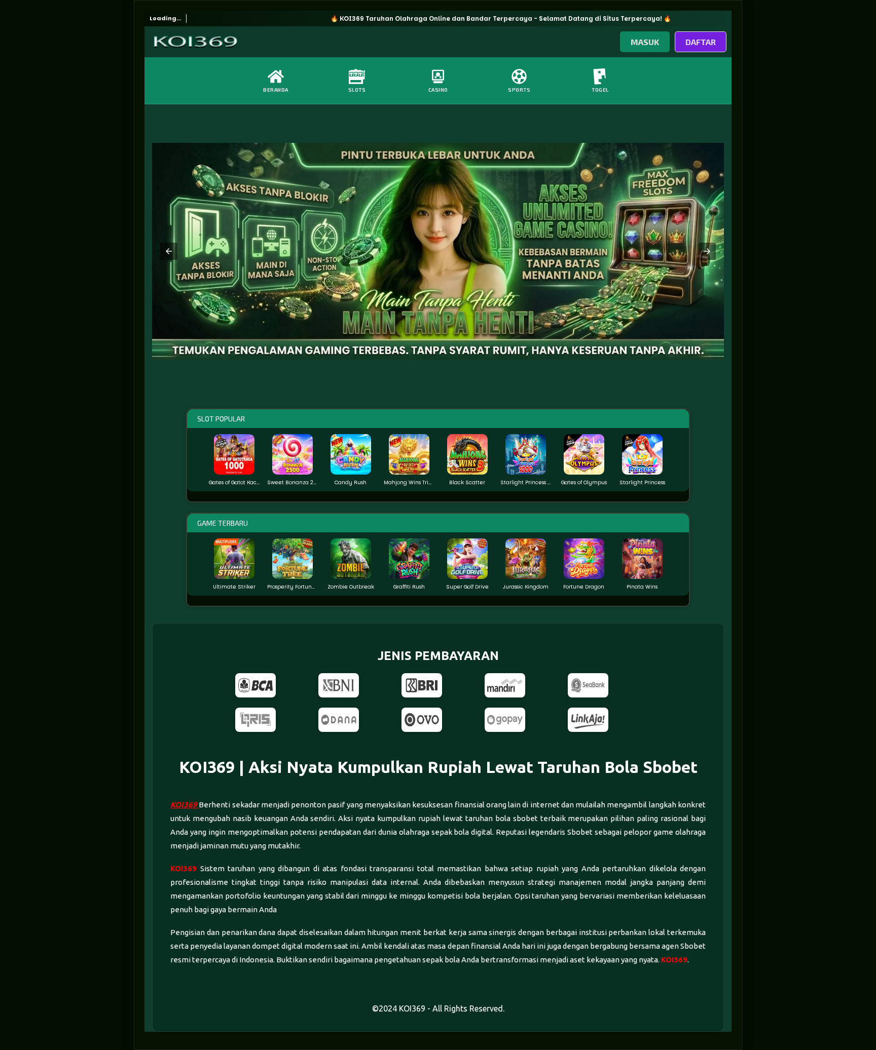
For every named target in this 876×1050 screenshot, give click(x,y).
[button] (168, 251)
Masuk (645, 42)
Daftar (700, 42)
